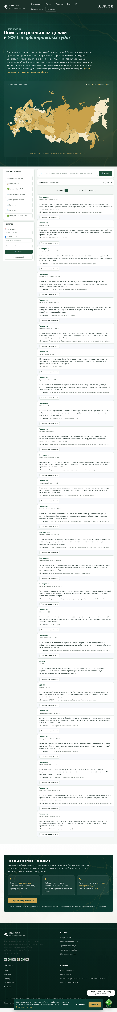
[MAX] (23, 959)
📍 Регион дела (10, 229)
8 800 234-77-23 (66, 970)
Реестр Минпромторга (69, 942)
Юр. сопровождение (68, 954)
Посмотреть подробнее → (49, 217)
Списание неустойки (68, 950)
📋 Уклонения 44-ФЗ (15, 178)
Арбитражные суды (68, 946)
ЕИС (97, 888)
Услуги (48, 4)
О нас (6, 970)
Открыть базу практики (22, 900)
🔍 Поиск (105, 173)
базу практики (25, 883)
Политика (20, 1007)
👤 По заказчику (11, 237)
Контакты (51, 9)
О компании (35, 4)
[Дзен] (27, 959)
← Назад (60, 190)
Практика (60, 4)
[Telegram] (10, 959)
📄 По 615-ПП (12, 210)
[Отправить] (112, 1007)
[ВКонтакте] (5, 959)
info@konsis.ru (65, 974)
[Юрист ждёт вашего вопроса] (66, 1004)
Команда (7, 979)
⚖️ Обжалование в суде (16, 194)
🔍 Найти (18, 252)
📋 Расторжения (13, 184)
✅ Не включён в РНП (15, 189)
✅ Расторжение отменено (17, 216)
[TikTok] (18, 959)
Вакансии (7, 987)
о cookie (28, 1007)
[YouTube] (14, 959)
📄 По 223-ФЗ (12, 205)
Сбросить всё (18, 257)
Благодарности (37, 9)
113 (83, 190)
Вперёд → (91, 190)
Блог (69, 4)
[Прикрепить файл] (76, 1007)
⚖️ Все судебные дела (15, 200)
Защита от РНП (66, 938)
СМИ (76, 4)
